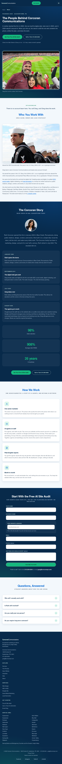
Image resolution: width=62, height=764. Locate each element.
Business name (10, 514)
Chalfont (4, 731)
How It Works (5, 671)
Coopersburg (35, 740)
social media (6, 181)
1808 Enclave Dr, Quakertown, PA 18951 (30, 751)
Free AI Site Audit (6, 703)
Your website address (14, 523)
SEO (54, 179)
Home (3, 9)
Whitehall (34, 735)
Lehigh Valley (35, 743)
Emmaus (34, 731)
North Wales (35, 715)
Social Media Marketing (8, 693)
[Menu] (58, 3)
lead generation (27, 181)
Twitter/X (36, 759)
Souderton (5, 735)
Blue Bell (34, 718)
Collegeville (35, 720)
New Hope (5, 729)
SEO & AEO (5, 688)
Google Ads (5, 691)
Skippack (4, 740)
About (3, 678)
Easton (33, 729)
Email (7, 535)
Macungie (34, 733)
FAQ (3, 676)
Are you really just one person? (15, 613)
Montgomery (15, 743)
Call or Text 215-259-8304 (33, 37)
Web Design (5, 686)
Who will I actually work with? (14, 598)
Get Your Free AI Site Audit (12, 37)
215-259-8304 (29, 569)
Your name (9, 506)
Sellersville (5, 722)
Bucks (8, 743)
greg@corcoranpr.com (45, 569)
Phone (10, 543)
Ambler (34, 722)
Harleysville (5, 738)
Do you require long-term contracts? (16, 620)
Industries (4, 673)
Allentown (34, 724)
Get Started (36, 3)
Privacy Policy (31, 753)
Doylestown (5, 718)
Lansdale (4, 733)
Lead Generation (6, 696)
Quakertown (5, 715)
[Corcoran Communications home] (9, 3)
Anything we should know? (17, 551)
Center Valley (35, 738)
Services (4, 666)
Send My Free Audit (31, 564)
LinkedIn (44, 759)
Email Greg (5, 708)
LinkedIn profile (31, 193)
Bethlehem (34, 727)
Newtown (4, 724)
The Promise (5, 668)
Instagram (27, 759)
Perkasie (4, 720)
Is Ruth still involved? (12, 606)
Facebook (18, 759)
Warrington (5, 727)
